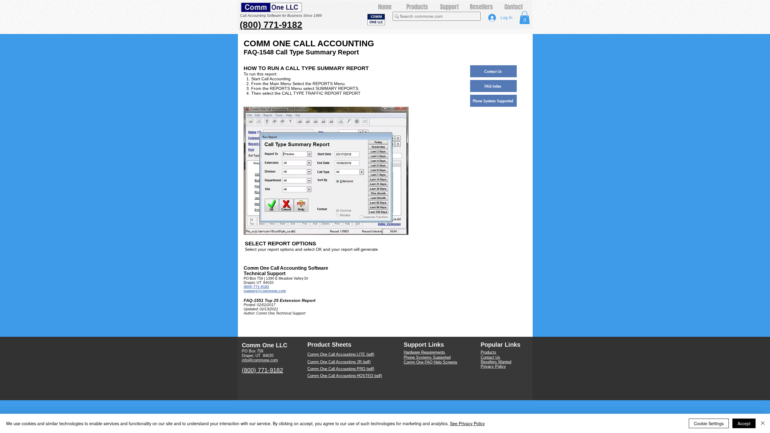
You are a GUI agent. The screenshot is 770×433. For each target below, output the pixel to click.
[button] (524, 17)
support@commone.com (265, 291)
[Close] (762, 423)
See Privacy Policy (467, 423)
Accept (744, 423)
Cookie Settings (709, 423)
